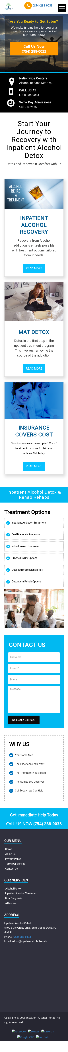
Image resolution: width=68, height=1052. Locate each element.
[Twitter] (33, 1031)
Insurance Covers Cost (34, 431)
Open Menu (62, 8)
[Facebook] (18, 1031)
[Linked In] (48, 1031)
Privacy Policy (13, 858)
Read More (34, 268)
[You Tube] (43, 1037)
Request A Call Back (23, 719)
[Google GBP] (26, 1037)
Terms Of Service (15, 863)
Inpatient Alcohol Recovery (34, 225)
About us (10, 854)
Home (8, 849)
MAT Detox (34, 332)
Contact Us (11, 868)
